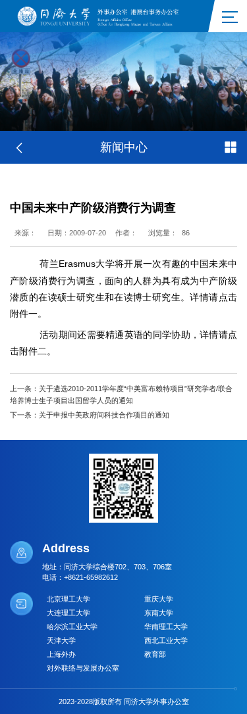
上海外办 (61, 654)
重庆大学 (158, 599)
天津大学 (61, 640)
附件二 (33, 351)
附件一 (24, 313)
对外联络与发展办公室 (83, 668)
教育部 (155, 654)
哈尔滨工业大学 (72, 627)
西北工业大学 (166, 640)
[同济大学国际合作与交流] (102, 15)
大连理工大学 (68, 613)
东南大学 (158, 613)
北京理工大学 (68, 599)
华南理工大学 (166, 627)
